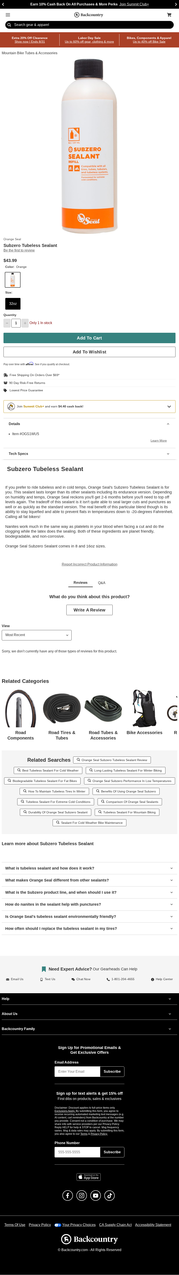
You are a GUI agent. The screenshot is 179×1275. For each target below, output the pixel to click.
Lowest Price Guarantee (25, 390)
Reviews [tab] (81, 582)
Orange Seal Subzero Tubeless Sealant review (114, 760)
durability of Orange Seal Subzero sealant (59, 812)
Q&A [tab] (101, 583)
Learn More (159, 441)
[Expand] (169, 406)
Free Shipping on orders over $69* (33, 375)
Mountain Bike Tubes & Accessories (29, 53)
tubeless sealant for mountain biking (127, 812)
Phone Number (67, 1143)
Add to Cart (89, 338)
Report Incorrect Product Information (89, 564)
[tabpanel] (89, 627)
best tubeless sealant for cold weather (52, 770)
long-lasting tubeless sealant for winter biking (126, 770)
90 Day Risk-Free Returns (26, 383)
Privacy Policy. (105, 1134)
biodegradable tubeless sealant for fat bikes (47, 781)
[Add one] (25, 323)
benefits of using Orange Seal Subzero (127, 791)
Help (5, 998)
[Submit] (9, 25)
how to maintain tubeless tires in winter (58, 791)
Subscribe (112, 1071)
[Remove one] (6, 323)
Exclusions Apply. (65, 1111)
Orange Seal (11, 239)
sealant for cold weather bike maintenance (91, 823)
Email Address (67, 1062)
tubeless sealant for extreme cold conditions (59, 802)
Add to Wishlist (90, 352)
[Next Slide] (176, 4)
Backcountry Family (18, 1029)
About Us (9, 1014)
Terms (89, 1134)
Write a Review (89, 610)
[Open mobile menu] (7, 14)
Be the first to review (19, 250)
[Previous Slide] (3, 4)
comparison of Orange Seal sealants (130, 802)
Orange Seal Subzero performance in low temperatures (130, 781)
